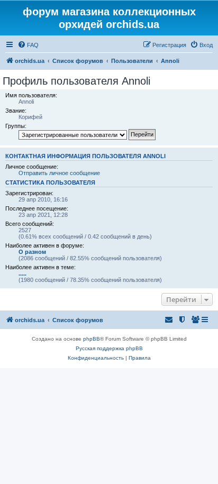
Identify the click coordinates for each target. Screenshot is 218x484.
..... (22, 273)
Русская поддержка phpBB (109, 348)
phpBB (91, 339)
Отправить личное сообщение (59, 173)
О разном (32, 252)
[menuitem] (28, 45)
